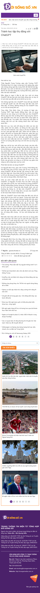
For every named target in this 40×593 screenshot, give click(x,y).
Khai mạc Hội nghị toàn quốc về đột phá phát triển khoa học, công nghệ (18, 303)
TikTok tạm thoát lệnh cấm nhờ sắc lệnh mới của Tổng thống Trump (19, 272)
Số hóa (14, 24)
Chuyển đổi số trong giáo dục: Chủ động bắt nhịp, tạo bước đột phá (19, 297)
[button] (34, 28)
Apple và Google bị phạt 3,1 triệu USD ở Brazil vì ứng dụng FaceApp (19, 315)
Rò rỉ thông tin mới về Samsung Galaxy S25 (16, 333)
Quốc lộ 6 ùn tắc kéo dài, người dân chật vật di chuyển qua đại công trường (20, 377)
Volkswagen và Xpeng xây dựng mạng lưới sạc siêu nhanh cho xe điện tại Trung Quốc (18, 328)
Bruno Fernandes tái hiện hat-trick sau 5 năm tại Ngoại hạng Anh (18, 436)
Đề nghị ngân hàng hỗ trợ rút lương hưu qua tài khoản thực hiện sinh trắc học (19, 309)
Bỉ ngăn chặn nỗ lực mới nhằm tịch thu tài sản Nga (18, 496)
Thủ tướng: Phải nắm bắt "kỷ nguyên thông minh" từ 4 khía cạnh (19, 266)
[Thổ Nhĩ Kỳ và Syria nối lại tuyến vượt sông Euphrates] (20, 393)
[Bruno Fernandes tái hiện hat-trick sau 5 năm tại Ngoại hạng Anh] (20, 421)
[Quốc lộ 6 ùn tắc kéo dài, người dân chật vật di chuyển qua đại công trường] (20, 362)
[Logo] (12, 517)
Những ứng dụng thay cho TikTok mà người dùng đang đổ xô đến (20, 284)
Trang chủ (5, 24)
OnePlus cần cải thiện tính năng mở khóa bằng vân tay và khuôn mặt (20, 278)
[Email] (37, 29)
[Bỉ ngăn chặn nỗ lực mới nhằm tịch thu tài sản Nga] (20, 482)
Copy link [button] (35, 250)
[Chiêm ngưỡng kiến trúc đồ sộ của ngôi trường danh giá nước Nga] (20, 452)
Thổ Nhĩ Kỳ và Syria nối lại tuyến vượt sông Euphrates (19, 407)
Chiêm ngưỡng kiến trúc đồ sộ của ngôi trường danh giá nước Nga (19, 466)
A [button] (26, 29)
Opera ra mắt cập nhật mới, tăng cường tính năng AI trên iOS (19, 290)
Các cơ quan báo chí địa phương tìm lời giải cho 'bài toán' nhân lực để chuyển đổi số (19, 322)
